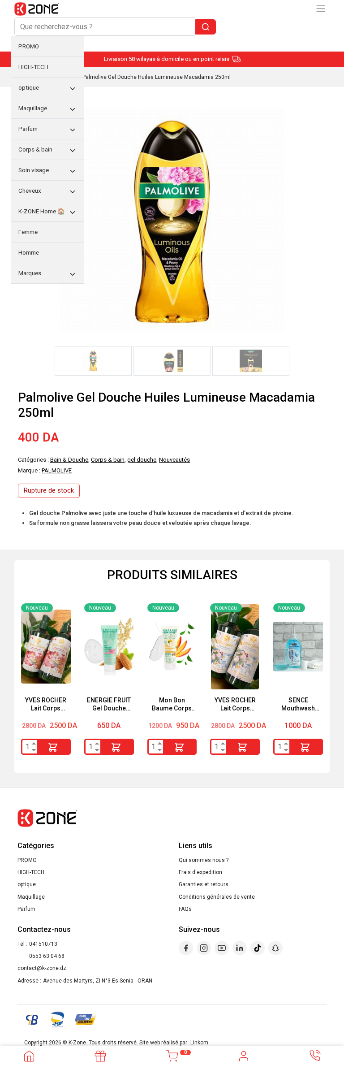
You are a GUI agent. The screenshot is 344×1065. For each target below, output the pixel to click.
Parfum (26, 909)
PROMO (27, 860)
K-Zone (77, 1042)
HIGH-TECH (30, 872)
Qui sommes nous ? (203, 860)
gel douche (141, 459)
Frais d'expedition (200, 872)
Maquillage (31, 897)
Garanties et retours (203, 884)
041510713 (43, 944)
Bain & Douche (69, 459)
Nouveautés (174, 459)
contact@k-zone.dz (41, 968)
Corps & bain (108, 459)
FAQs (185, 909)
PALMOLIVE (57, 470)
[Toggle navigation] (321, 8)
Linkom (199, 1042)
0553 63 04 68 (46, 956)
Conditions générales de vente (217, 897)
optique (26, 884)
